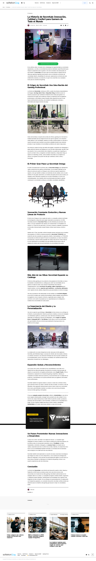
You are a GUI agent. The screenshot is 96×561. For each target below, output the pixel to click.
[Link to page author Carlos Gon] (28, 490)
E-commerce (8, 7)
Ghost (24, 559)
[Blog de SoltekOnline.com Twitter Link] (24, 3)
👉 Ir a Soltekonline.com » (32, 555)
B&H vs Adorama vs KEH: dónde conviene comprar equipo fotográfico (36, 536)
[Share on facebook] (61, 25)
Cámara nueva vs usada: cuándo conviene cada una (79, 535)
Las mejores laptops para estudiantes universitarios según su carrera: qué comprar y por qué (58, 544)
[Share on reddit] (65, 25)
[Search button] (92, 3)
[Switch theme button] (90, 3)
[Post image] (16, 524)
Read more (30, 492)
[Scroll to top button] (93, 555)
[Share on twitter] (63, 25)
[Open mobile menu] (3, 3)
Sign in (85, 2)
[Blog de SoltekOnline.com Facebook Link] (22, 3)
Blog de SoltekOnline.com (31, 559)
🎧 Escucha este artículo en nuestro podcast (48, 63)
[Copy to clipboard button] (67, 25)
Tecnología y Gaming (64, 514)
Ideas (19, 555)
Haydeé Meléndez (54, 514)
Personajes (23, 555)
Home (4, 7)
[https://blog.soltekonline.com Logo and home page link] (12, 3)
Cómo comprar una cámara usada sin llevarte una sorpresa (15, 536)
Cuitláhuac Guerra (11, 514)
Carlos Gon (33, 25)
